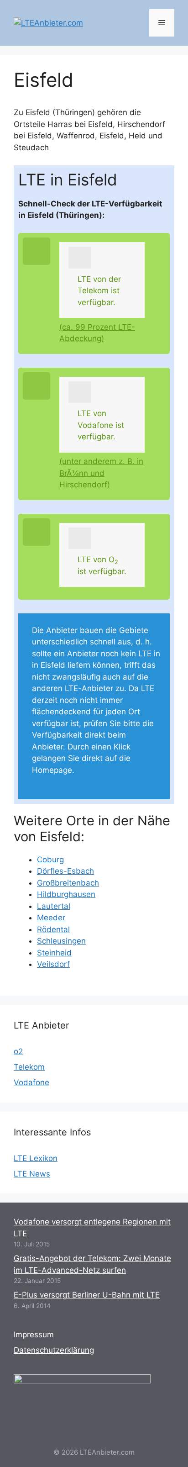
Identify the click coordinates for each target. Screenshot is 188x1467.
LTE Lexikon (35, 1158)
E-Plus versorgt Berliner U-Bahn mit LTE (87, 1294)
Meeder (51, 917)
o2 (18, 1051)
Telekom (29, 1066)
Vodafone (31, 1082)
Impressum (34, 1334)
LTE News (32, 1173)
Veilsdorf (53, 964)
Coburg (50, 859)
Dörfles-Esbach (65, 871)
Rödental (53, 929)
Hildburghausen (66, 894)
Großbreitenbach (68, 882)
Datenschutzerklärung (54, 1350)
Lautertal (53, 906)
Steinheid (54, 952)
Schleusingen (61, 940)
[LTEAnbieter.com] (48, 22)
